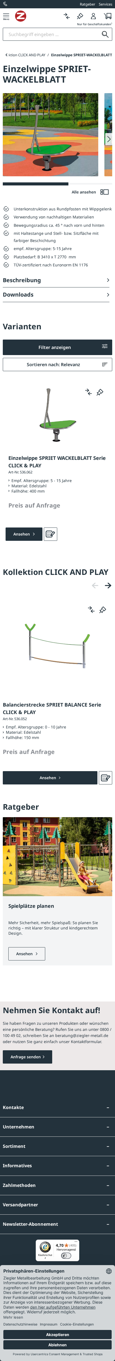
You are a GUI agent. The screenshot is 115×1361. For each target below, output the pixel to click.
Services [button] (105, 4)
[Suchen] (105, 34)
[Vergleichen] (66, 16)
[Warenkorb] (106, 16)
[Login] (93, 16)
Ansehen (25, 953)
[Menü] (6, 16)
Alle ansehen (84, 192)
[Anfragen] (50, 534)
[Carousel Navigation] (101, 586)
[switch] (66, 1256)
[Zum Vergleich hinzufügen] (88, 392)
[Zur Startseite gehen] (37, 16)
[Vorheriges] (95, 586)
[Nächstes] (108, 586)
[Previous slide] (6, 55)
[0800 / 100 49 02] (5, 4)
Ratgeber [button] (87, 4)
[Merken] (80, 16)
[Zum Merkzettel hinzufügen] (100, 392)
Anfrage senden (26, 1056)
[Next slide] (108, 139)
